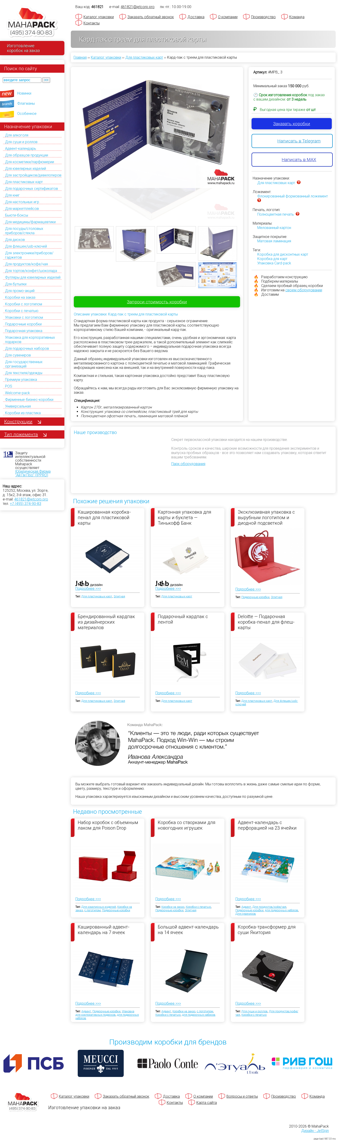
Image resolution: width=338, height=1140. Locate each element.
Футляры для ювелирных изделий (32, 277)
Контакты (91, 23)
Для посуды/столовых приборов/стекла (24, 230)
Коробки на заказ (20, 297)
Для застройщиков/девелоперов (33, 175)
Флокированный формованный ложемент (292, 196)
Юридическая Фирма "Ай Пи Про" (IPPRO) (33, 473)
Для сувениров (18, 355)
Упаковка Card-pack (274, 263)
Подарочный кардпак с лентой (183, 619)
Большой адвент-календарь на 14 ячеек (188, 929)
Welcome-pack (17, 393)
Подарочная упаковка (23, 331)
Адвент (246, 907)
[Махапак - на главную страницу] (32, 22)
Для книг (12, 195)
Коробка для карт (272, 259)
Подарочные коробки (23, 324)
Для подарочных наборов (27, 348)
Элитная (119, 596)
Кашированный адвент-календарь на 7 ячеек (103, 929)
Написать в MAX (299, 159)
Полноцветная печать (275, 214)
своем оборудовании (303, 290)
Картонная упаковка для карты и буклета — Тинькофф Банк (184, 517)
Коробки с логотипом (23, 304)
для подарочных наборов (281, 910)
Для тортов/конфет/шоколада (31, 271)
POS (8, 386)
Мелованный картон (274, 228)
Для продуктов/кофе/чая (26, 264)
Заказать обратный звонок (150, 17)
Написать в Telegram (299, 141)
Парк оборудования (188, 464)
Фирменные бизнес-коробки (29, 399)
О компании (228, 17)
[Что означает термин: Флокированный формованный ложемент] (259, 201)
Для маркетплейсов (22, 208)
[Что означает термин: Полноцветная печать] (297, 214)
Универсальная (18, 406)
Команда (296, 17)
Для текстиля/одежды (23, 373)
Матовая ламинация (274, 241)
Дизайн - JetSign (315, 1130)
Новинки (24, 93)
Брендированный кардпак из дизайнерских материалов (106, 622)
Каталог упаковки (98, 17)
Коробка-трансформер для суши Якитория (267, 929)
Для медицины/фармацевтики (30, 222)
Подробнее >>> (88, 588)
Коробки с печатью (21, 311)
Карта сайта (206, 1102)
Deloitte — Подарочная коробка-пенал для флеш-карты (266, 622)
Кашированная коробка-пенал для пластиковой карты (104, 517)
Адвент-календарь (20, 148)
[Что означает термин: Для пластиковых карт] (299, 183)
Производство (263, 17)
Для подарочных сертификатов (31, 188)
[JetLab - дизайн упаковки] (84, 610)
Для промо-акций (19, 291)
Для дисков (15, 239)
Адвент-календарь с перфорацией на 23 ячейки (267, 825)
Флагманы (26, 103)
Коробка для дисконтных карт (282, 254)
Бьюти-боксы (16, 215)
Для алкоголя (16, 135)
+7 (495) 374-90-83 (25, 503)
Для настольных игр (22, 202)
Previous (67, 137)
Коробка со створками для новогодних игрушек (186, 825)
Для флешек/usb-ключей (26, 246)
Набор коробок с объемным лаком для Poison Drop (108, 825)
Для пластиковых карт (24, 182)
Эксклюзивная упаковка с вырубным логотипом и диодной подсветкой (266, 517)
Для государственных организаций (24, 364)
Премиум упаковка (21, 379)
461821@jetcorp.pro (31, 499)
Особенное (27, 113)
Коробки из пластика (23, 413)
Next (246, 137)
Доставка (195, 17)
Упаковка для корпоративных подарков (104, 1013)
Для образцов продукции (26, 155)
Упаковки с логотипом (24, 317)
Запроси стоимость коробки (157, 301)
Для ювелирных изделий (25, 168)
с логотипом (92, 910)
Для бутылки (15, 284)
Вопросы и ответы (242, 1096)
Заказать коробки (291, 123)
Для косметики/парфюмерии (29, 162)
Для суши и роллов (21, 142)
